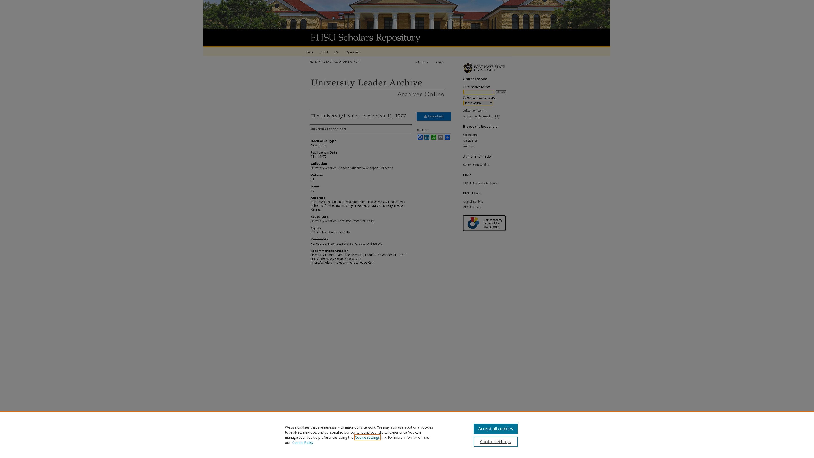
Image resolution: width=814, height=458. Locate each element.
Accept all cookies (495, 428)
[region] (407, 434)
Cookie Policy (302, 442)
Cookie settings (367, 437)
